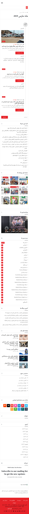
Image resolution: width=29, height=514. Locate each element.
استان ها (25, 243)
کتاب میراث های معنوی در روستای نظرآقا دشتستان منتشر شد (16, 321)
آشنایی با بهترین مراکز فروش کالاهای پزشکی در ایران (16, 139)
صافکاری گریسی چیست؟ (21, 135)
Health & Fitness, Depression (21, 282)
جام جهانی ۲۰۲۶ (23, 163)
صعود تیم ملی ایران (22, 158)
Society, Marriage (23, 270)
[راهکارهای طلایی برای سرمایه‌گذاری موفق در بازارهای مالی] (23, 358)
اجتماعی (25, 245)
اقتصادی (25, 250)
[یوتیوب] (12, 405)
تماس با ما (25, 500)
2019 (23, 12)
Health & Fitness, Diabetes (21, 287)
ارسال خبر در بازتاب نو (21, 385)
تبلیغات (14, 503)
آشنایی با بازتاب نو (22, 380)
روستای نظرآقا (25, 320)
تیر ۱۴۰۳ (26, 449)
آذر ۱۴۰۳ (26, 437)
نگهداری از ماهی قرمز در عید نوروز (15, 74)
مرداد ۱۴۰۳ (26, 447)
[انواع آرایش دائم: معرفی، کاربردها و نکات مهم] (23, 337)
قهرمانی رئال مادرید (22, 151)
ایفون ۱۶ (25, 160)
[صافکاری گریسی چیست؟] (23, 351)
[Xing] (22, 409)
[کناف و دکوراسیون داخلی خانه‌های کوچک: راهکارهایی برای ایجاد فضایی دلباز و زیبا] (23, 344)
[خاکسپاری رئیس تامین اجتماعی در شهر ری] (14, 224)
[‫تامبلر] (26, 409)
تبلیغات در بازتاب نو (22, 383)
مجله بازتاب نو (24, 262)
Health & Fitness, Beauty (21, 280)
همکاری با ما (12, 500)
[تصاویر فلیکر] (15, 405)
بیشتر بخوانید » (20, 53)
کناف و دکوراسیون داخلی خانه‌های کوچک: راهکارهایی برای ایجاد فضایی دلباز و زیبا (14, 131)
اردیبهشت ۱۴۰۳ (25, 454)
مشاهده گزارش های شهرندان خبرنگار (19, 391)
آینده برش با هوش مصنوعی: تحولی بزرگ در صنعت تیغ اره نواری (14, 147)
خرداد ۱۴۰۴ (26, 429)
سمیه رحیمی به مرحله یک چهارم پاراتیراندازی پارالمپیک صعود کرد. (15, 166)
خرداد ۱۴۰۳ (26, 452)
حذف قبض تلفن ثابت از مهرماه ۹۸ (11, 313)
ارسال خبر (5, 500)
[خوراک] (12, 409)
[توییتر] (26, 405)
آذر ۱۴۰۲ (26, 457)
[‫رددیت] (4, 405)
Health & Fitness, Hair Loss (21, 277)
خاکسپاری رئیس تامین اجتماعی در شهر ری (16, 231)
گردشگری (25, 302)
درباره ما (19, 500)
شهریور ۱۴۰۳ (25, 444)
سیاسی (25, 257)
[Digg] (8, 405)
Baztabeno (21, 44)
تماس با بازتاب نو (22, 378)
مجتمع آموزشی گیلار (24, 313)
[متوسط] (15, 409)
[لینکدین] (19, 405)
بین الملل (25, 265)
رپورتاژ (25, 260)
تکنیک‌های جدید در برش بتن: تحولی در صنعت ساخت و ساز (14, 144)
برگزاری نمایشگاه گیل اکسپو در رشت (11, 315)
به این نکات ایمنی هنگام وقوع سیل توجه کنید (13, 46)
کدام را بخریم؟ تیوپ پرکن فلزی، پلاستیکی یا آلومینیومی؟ (15, 142)
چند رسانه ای (24, 272)
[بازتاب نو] (22, 3)
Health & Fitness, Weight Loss (20, 297)
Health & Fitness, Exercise (21, 300)
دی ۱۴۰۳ (26, 434)
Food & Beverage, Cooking (21, 295)
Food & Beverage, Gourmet (21, 275)
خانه (26, 12)
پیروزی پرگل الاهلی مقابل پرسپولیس (19, 153)
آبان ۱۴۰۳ (26, 439)
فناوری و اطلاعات (23, 247)
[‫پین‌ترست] (22, 405)
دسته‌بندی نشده (23, 267)
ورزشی (25, 255)
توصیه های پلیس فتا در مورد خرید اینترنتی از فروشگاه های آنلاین (13, 103)
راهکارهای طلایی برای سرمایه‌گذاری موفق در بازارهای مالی (14, 137)
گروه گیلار (9, 509)
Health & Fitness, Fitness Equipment (19, 290)
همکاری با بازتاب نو (22, 388)
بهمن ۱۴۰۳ (26, 431)
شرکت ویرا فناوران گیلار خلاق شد (11, 318)
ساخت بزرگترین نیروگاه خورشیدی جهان (10, 325)
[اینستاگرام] (19, 409)
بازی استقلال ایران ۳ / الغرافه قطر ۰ (19, 155)
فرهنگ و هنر (24, 252)
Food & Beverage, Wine (22, 285)
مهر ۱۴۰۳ (26, 442)
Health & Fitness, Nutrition (21, 292)
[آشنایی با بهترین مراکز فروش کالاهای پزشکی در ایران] (23, 365)
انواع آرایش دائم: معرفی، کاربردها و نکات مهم (17, 128)
